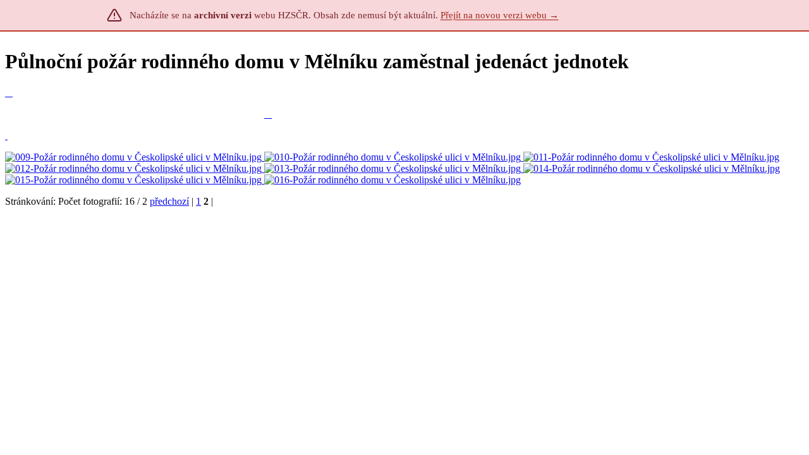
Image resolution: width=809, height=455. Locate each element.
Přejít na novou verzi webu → (500, 15)
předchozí (169, 201)
